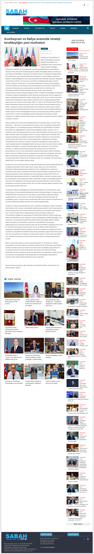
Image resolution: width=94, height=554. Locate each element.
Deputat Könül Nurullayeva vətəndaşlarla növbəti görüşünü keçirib (54, 329)
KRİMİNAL (74, 28)
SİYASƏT (27, 28)
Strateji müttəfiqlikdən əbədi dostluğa (83, 283)
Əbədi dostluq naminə (31, 327)
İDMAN (62, 28)
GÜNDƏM (15, 28)
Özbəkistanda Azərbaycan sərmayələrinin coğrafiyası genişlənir (33, 383)
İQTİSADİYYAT (40, 28)
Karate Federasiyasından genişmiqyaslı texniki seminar (12, 301)
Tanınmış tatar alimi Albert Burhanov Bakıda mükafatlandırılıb (83, 106)
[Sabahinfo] (7, 28)
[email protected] (49, 547)
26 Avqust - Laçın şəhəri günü (82, 325)
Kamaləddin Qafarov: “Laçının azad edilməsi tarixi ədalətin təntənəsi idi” (13, 357)
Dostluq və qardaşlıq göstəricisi (82, 366)
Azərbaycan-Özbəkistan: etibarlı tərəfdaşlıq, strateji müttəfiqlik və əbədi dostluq (33, 357)
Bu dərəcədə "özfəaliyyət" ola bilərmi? (83, 79)
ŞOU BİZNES (11, 32)
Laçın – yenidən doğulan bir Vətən (83, 184)
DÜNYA (52, 28)
